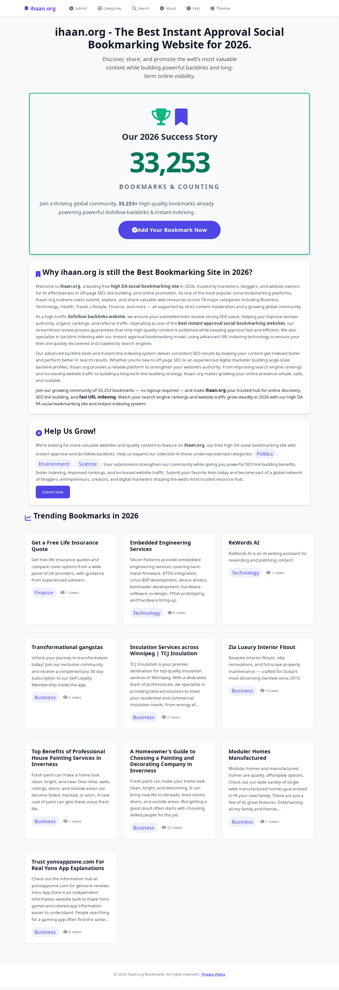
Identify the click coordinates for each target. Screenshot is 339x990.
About (171, 8)
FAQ (196, 8)
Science (88, 463)
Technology (146, 612)
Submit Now (52, 491)
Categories (112, 8)
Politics (265, 453)
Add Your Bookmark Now (172, 229)
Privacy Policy (213, 974)
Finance (43, 592)
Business (45, 697)
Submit (81, 8)
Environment (54, 463)
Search (143, 8)
